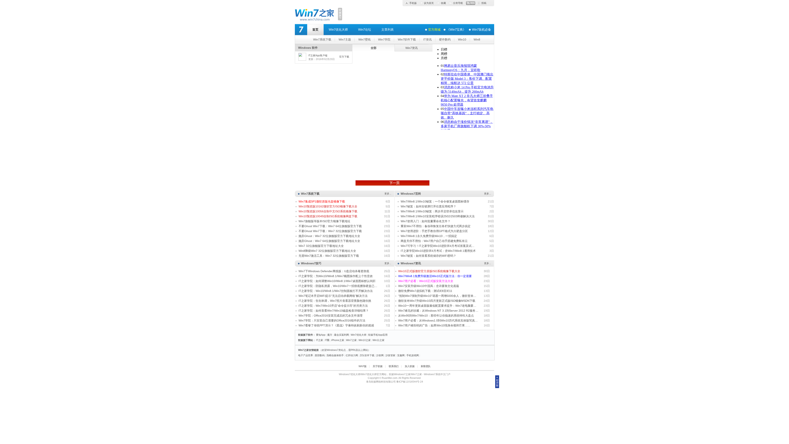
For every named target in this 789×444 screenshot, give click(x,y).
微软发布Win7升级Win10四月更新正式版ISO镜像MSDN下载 (436, 300)
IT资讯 (427, 39)
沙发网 (380, 355)
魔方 (329, 334)
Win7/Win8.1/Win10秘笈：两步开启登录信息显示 (432, 211)
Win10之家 (365, 340)
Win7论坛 (364, 29)
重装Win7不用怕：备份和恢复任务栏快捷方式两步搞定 (436, 226)
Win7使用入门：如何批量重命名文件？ (425, 221)
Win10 (462, 39)
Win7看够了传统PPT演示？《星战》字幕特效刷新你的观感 (336, 325)
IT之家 (319, 340)
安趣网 (401, 355)
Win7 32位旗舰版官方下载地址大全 (321, 245)
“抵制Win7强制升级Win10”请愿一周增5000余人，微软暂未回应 (438, 295)
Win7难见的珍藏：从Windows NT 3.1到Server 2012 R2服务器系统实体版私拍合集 (451, 310)
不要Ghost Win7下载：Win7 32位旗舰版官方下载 (330, 231)
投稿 (483, 3)
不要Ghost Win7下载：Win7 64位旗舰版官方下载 (330, 226)
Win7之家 (351, 340)
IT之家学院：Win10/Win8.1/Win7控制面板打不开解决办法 (336, 291)
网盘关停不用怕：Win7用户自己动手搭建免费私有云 (434, 241)
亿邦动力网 (352, 355)
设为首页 (429, 3)
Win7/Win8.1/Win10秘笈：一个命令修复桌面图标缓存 (435, 201)
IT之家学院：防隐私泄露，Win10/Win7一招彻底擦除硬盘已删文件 (341, 286)
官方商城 (434, 29)
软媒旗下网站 (305, 340)
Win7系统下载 (322, 39)
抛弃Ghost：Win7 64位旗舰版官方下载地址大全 (329, 241)
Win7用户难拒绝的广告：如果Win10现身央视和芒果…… (434, 325)
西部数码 (320, 355)
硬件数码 (445, 39)
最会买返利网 (341, 334)
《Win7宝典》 (456, 29)
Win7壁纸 (364, 39)
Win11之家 (378, 340)
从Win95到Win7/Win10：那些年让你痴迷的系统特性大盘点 (436, 315)
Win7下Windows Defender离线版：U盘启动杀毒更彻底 (334, 271)
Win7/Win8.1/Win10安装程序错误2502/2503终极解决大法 (438, 216)
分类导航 (458, 3)
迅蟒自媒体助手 (335, 355)
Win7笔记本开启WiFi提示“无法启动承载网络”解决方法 (333, 295)
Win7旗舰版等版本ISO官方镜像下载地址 (324, 221)
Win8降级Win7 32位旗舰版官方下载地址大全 (327, 250)
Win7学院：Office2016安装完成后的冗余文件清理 (330, 315)
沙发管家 (390, 355)
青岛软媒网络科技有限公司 (381, 381)
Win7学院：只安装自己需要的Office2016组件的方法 (332, 320)
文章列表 (387, 29)
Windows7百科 (411, 193)
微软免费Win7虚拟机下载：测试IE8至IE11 (425, 291)
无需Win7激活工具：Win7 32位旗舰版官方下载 (329, 255)
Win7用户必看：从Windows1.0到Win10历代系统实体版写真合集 (439, 320)
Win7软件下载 (407, 39)
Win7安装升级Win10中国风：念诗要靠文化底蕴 (428, 286)
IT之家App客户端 (317, 55)
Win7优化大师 (338, 29)
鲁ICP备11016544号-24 (409, 381)
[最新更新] (392, 183)
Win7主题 (345, 39)
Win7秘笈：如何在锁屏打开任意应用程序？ (428, 206)
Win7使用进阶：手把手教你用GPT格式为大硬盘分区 (434, 231)
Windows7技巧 (311, 263)
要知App (320, 334)
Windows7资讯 (411, 263)
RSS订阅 (470, 3)
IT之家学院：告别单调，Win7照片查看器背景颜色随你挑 (335, 300)
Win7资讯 (411, 48)
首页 (315, 29)
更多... (387, 193)
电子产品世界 (305, 355)
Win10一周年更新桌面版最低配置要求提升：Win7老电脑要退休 (438, 305)
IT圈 (327, 340)
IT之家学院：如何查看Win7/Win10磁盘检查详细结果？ (334, 310)
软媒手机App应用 (378, 334)
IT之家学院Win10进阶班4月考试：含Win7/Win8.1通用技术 (438, 250)
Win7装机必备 (481, 29)
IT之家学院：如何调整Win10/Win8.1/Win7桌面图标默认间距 (337, 281)
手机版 (413, 3)
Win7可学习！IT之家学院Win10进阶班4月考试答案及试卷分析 (440, 245)
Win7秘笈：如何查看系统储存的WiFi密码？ (428, 255)
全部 (373, 48)
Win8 (477, 39)
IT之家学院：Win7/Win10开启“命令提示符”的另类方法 (333, 305)
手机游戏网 (412, 355)
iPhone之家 (337, 340)
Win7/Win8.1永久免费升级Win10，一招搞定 (429, 236)
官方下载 (344, 56)
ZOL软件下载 (367, 355)
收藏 (443, 3)
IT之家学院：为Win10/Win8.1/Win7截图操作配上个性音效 (336, 276)
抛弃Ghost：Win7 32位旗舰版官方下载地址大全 (329, 236)
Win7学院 (384, 39)
